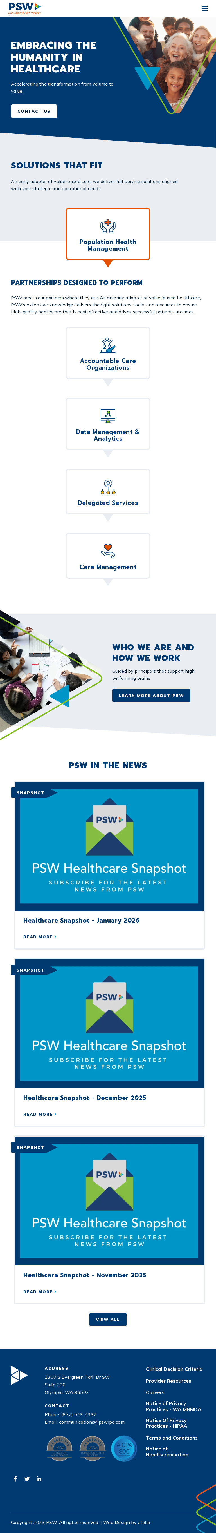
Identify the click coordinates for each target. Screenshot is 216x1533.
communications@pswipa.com (92, 1422)
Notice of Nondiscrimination (167, 1451)
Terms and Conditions (172, 1438)
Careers (155, 1392)
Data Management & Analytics (108, 435)
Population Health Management (108, 245)
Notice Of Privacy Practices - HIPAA (166, 1423)
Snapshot (31, 792)
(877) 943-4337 (78, 1414)
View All (108, 1319)
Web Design (116, 1522)
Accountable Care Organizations (108, 364)
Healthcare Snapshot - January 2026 (81, 920)
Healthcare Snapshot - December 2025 (84, 1097)
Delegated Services (108, 502)
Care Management (108, 567)
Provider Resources (168, 1381)
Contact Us (34, 111)
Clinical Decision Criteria (174, 1369)
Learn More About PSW (151, 695)
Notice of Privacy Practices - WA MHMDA (173, 1406)
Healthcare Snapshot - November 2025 (84, 1275)
